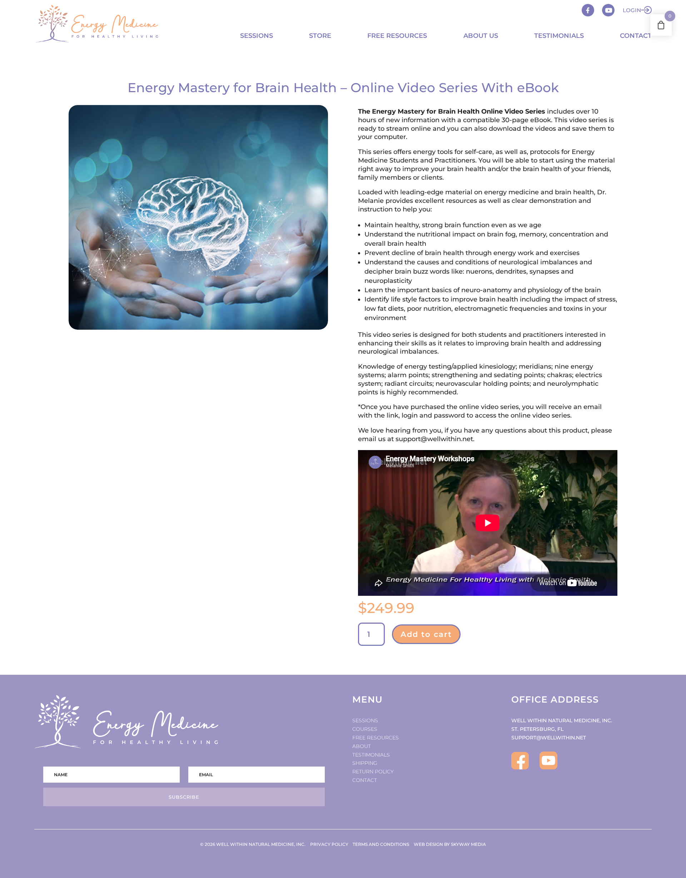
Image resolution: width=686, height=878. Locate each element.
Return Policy (373, 771)
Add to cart (426, 634)
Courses (364, 729)
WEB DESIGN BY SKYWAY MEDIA (450, 844)
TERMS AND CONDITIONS (381, 844)
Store (320, 36)
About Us (480, 36)
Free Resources (397, 36)
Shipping (364, 763)
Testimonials (559, 36)
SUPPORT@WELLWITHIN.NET (548, 737)
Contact (636, 36)
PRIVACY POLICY (329, 844)
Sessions (256, 36)
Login (632, 10)
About (361, 746)
